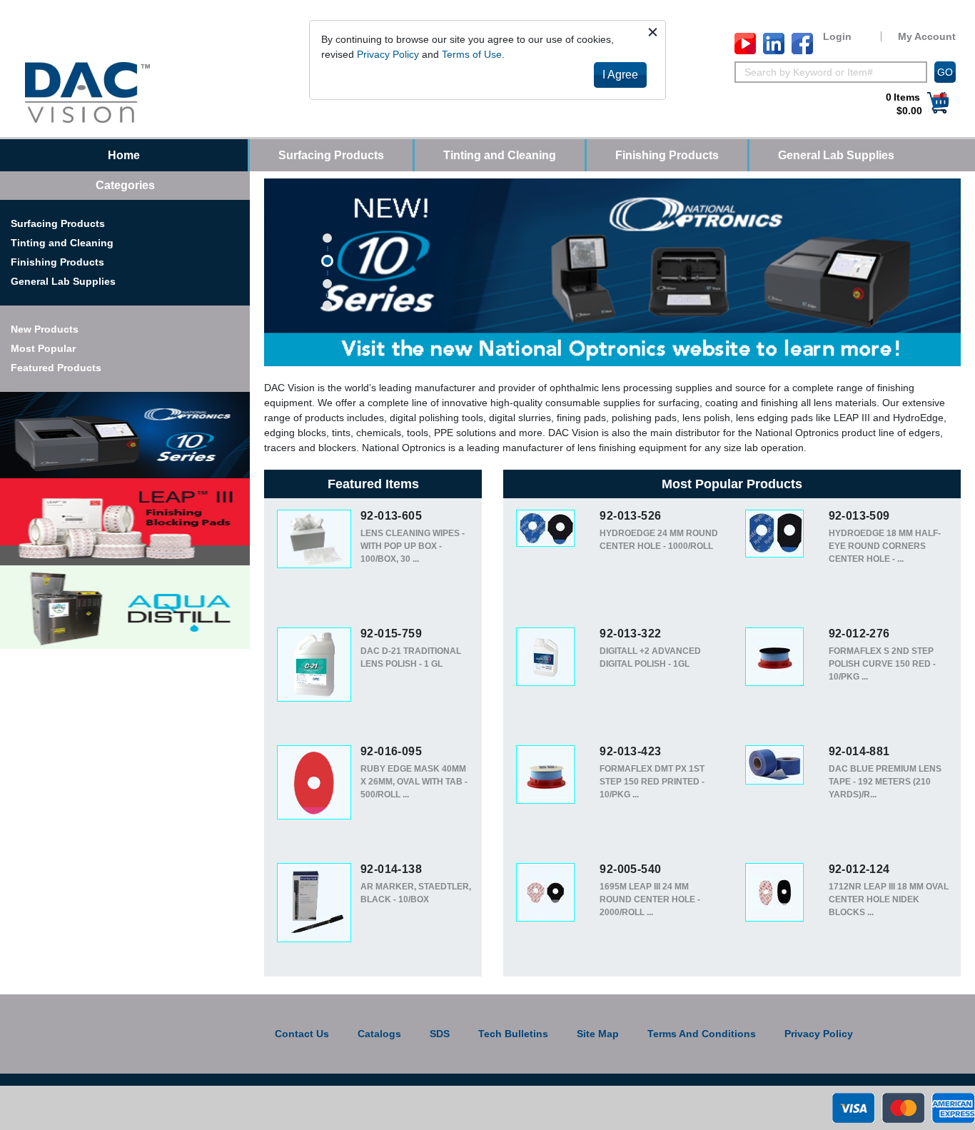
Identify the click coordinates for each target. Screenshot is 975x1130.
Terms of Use (472, 54)
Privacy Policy (388, 54)
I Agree (620, 75)
